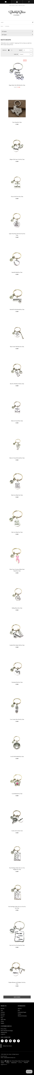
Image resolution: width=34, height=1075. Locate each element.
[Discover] (20, 1062)
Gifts (2, 1010)
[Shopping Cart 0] (29, 2)
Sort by (16, 54)
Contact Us (3, 1034)
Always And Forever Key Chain (17, 196)
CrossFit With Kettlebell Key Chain (17, 756)
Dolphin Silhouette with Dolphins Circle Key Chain (17, 983)
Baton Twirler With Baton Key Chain (17, 346)
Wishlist (19, 1014)
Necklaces (3, 1012)
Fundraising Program (22, 1012)
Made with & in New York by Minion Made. (11, 1061)
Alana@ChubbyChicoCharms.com (9, 1057)
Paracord (2, 1015)
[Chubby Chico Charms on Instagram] (10, 1040)
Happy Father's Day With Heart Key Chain (17, 85)
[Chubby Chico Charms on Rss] (14, 1040)
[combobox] (17, 22)
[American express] (7, 1062)
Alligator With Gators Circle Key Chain (17, 159)
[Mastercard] (14, 1062)
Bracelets (2, 1008)
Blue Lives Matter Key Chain (17, 532)
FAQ (19, 1010)
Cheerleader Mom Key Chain (17, 682)
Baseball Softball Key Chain (17, 272)
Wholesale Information (22, 1015)
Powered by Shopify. (25, 1061)
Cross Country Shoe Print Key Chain (17, 719)
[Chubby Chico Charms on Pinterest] (18, 1040)
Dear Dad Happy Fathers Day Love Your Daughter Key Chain (17, 868)
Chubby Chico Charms (7, 1046)
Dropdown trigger (17, 2)
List (11, 50)
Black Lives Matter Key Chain (17, 495)
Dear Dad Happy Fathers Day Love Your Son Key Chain (17, 907)
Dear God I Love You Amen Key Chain (17, 945)
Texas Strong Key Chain (17, 122)
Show (20, 50)
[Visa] (2, 1062)
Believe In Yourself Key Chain (17, 420)
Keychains (3, 1014)
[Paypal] (26, 1062)
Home (2, 26)
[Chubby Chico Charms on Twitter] (6, 1040)
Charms (2, 1021)
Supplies (2, 1023)
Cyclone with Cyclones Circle (17, 830)
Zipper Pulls (3, 1019)
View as (4, 50)
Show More (17, 997)
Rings (2, 1017)
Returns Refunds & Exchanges (7, 1030)
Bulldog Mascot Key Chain (17, 608)
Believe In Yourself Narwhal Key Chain (17, 458)
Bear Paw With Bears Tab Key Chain (17, 383)
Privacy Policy (3, 1028)
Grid (8, 50)
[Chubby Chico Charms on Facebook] (2, 1040)
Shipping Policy (4, 1032)
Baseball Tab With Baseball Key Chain (17, 309)
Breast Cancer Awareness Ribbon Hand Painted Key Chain (17, 570)
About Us (20, 1008)
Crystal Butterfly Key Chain (17, 793)
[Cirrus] (4, 1064)
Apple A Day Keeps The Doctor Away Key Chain (17, 234)
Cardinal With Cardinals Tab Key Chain (17, 645)
